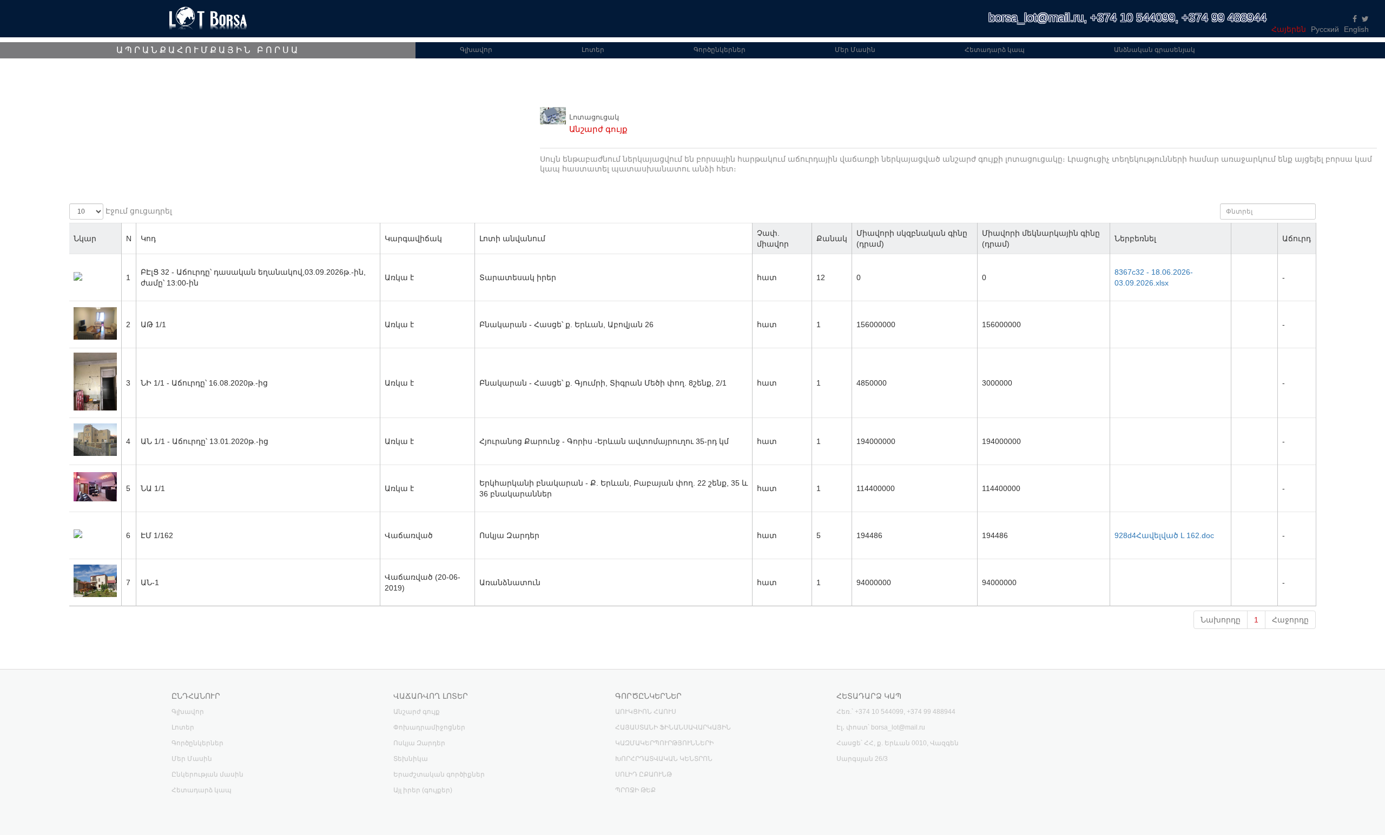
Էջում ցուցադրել (137, 211)
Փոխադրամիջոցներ (429, 727)
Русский (1325, 29)
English (1356, 29)
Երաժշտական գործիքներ (439, 774)
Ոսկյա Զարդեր (419, 743)
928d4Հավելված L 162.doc (1164, 535)
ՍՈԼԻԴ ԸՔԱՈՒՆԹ (643, 774)
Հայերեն (1288, 29)
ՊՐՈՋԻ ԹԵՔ (635, 790)
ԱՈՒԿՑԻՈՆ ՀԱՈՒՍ (645, 711)
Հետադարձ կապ (995, 50)
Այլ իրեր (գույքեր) (422, 790)
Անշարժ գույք (416, 711)
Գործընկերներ (720, 50)
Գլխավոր (476, 50)
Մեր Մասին (855, 50)
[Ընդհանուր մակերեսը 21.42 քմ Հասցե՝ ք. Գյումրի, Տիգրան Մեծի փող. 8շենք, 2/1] (95, 407)
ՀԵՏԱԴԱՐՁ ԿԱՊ (868, 696)
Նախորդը (1221, 619)
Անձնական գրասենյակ (1154, 50)
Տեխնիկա (410, 759)
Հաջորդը (1290, 619)
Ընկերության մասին (207, 774)
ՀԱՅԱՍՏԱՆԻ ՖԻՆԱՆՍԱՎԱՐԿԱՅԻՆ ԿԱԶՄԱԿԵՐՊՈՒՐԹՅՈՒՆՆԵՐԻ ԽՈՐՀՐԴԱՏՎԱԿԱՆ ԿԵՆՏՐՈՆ (673, 743)
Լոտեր (593, 50)
